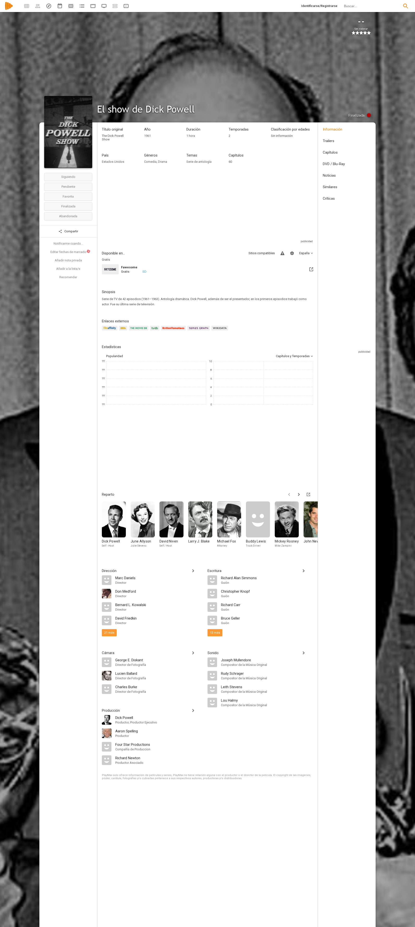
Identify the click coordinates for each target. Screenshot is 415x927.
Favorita (68, 196)
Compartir (71, 231)
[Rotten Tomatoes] (174, 331)
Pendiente (68, 186)
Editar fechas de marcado (70, 252)
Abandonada (68, 216)
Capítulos (330, 152)
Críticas (329, 198)
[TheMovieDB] (139, 331)
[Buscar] (405, 6)
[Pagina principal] (9, 9)
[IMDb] (124, 331)
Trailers (328, 141)
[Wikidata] (220, 331)
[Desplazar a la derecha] (299, 494)
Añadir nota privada (68, 260)
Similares (330, 187)
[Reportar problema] (282, 253)
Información (332, 129)
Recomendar (68, 277)
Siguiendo (68, 177)
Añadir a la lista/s (68, 269)
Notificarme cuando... (68, 243)
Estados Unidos (113, 161)
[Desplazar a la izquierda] (289, 494)
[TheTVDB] (155, 331)
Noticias (329, 175)
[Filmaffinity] (110, 331)
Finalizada (68, 206)
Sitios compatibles (262, 253)
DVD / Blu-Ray (334, 164)
